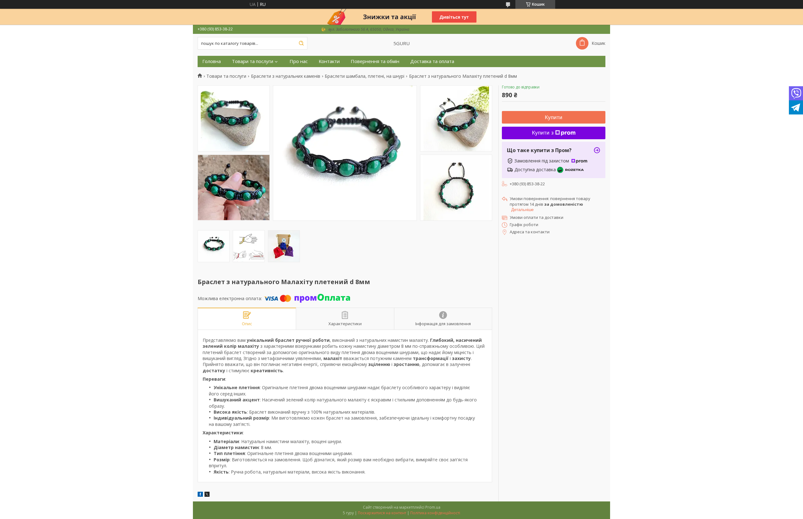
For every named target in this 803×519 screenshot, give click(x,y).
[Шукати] (301, 43)
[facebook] (200, 495)
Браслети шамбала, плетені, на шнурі (364, 76)
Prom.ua (432, 507)
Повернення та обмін (375, 61)
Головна (211, 61)
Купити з (543, 133)
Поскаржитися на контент (382, 513)
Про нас (299, 61)
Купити (553, 117)
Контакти (329, 61)
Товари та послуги (252, 61)
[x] (207, 495)
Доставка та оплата (432, 61)
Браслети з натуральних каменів (285, 76)
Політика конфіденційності (435, 513)
